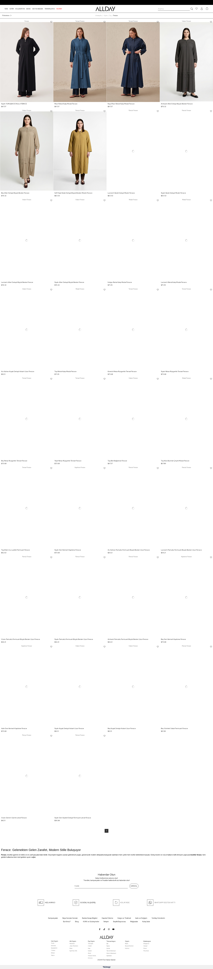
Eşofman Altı (73, 951)
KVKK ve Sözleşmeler (91, 921)
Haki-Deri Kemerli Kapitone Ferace (14, 728)
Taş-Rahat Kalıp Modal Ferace (65, 371)
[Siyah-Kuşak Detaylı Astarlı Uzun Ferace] (79, 687)
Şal (107, 943)
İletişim (106, 921)
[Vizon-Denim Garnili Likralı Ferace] (26, 776)
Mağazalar (134, 921)
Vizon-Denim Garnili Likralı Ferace (14, 818)
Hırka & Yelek (92, 956)
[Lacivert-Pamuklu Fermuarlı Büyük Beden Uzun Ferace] (186, 508)
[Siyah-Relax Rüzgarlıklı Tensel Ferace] (186, 330)
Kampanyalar (53, 918)
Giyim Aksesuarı (111, 953)
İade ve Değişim (141, 918)
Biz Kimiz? (67, 921)
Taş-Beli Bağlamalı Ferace (117, 461)
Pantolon (72, 943)
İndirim (127, 948)
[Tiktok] (104, 929)
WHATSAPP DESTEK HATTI (164, 902)
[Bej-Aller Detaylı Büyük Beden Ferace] (26, 151)
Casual (145, 946)
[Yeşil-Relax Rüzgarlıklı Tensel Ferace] (79, 419)
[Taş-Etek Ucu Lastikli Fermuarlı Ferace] (26, 508)
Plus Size (146, 951)
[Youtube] (113, 929)
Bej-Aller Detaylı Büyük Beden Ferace (15, 193)
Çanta (108, 948)
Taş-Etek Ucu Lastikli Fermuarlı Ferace (15, 550)
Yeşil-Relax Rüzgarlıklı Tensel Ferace (67, 461)
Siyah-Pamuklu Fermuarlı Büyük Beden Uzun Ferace (73, 639)
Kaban (90, 951)
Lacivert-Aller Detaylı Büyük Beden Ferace (17, 282)
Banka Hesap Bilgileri (89, 918)
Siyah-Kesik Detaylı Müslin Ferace (173, 193)
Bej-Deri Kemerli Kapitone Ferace (173, 639)
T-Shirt (53, 950)
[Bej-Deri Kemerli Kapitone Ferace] (186, 597)
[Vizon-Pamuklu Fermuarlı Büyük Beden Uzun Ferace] (26, 597)
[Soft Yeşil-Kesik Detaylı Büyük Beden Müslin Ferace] (79, 151)
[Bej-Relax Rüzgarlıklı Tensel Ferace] (26, 419)
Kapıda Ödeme (107, 918)
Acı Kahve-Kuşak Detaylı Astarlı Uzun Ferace (17, 371)
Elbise (53, 953)
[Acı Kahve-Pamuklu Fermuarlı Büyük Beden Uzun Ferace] (133, 508)
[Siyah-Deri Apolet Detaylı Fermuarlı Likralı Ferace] (79, 776)
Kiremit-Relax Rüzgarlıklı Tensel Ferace (122, 371)
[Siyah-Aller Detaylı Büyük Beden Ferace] (79, 240)
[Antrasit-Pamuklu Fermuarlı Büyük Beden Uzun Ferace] (133, 597)
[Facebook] (100, 929)
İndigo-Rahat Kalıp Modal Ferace (120, 282)
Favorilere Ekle (51, 22)
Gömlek (53, 946)
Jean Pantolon (74, 946)
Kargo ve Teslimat (124, 918)
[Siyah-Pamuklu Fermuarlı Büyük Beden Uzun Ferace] (79, 597)
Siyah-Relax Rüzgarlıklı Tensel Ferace (174, 371)
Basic (126, 943)
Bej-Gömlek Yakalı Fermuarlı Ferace (174, 728)
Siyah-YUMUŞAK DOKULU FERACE (14, 104)
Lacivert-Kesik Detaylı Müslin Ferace (121, 193)
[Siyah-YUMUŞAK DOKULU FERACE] (26, 62)
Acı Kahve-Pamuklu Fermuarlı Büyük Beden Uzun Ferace (129, 550)
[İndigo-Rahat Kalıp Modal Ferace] (133, 240)
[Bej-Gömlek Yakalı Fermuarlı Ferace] (186, 687)
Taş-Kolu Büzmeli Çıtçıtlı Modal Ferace (175, 461)
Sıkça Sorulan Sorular (70, 918)
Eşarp (108, 946)
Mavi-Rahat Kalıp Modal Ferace (65, 104)
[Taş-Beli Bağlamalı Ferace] (133, 419)
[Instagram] (109, 929)
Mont (89, 953)
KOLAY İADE (125, 902)
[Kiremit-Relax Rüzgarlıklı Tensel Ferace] (133, 330)
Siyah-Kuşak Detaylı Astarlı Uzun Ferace (69, 728)
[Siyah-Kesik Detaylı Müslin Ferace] (186, 151)
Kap (89, 948)
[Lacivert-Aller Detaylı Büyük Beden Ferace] (26, 240)
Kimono (90, 958)
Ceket (90, 946)
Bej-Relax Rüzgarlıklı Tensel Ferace (14, 461)
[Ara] (191, 9)
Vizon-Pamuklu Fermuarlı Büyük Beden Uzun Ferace (20, 639)
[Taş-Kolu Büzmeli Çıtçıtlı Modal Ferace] (186, 419)
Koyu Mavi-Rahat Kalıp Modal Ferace (121, 104)
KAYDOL (134, 886)
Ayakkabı (109, 956)
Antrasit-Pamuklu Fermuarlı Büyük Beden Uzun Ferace (128, 639)
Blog (77, 921)
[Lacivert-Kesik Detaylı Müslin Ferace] (133, 151)
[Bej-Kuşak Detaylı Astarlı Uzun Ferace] (133, 687)
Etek (71, 948)
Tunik (52, 943)
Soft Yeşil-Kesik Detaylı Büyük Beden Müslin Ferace (73, 193)
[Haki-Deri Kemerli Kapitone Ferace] (26, 687)
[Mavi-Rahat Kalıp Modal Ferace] (79, 62)
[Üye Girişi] (201, 9)
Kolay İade (146, 921)
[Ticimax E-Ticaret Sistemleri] (106, 967)
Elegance (146, 943)
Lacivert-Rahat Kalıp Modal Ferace (174, 282)
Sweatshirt (54, 948)
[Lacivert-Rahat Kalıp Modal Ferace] (186, 240)
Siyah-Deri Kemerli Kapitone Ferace (67, 550)
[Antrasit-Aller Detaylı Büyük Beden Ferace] (186, 62)
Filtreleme (5, 15)
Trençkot (90, 943)
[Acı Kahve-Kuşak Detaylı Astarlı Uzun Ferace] (26, 330)
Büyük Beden (129, 946)
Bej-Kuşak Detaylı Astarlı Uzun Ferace (122, 728)
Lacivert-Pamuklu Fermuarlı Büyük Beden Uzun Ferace (181, 550)
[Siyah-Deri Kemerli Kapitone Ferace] (79, 508)
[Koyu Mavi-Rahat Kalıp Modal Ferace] (133, 62)
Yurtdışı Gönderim (158, 918)
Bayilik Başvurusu (119, 921)
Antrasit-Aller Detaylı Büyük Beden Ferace (177, 104)
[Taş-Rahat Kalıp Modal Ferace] (79, 330)
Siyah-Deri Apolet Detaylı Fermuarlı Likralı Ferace (72, 818)
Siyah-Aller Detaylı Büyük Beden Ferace (69, 282)
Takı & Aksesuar (111, 951)
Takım (53, 955)
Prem (145, 948)
